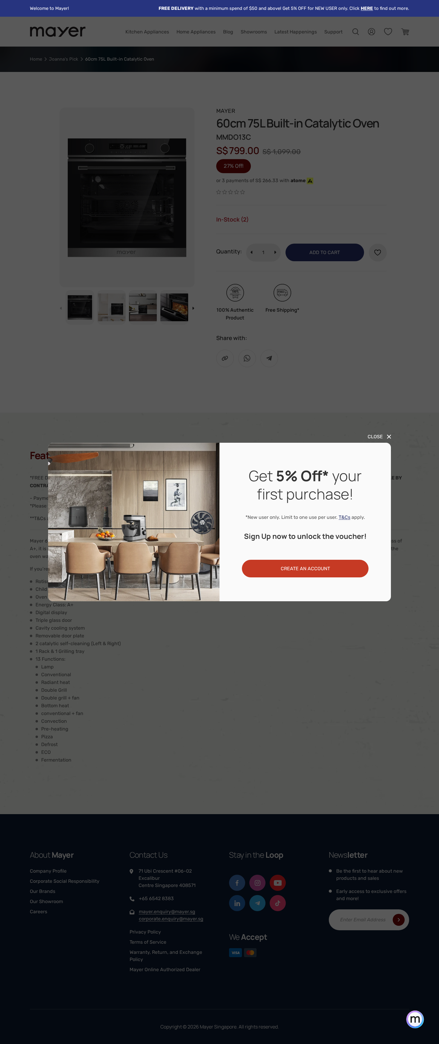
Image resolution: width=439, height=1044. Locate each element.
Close (375, 436)
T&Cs (344, 517)
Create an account (305, 568)
